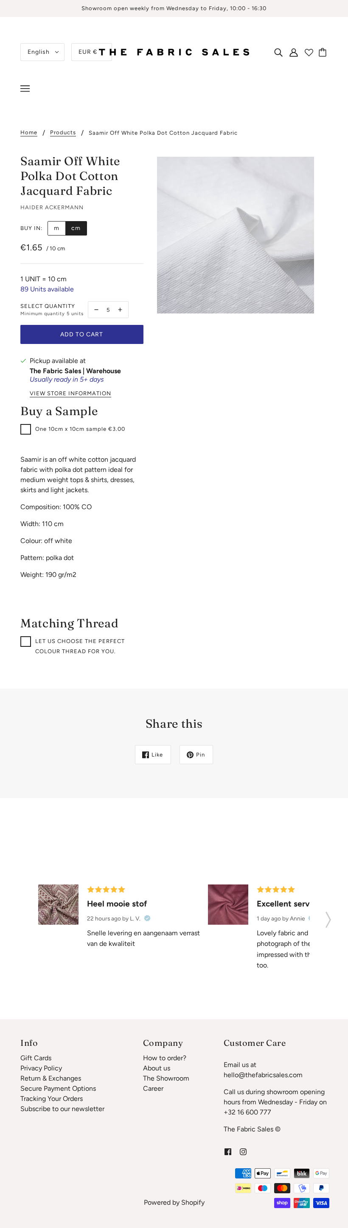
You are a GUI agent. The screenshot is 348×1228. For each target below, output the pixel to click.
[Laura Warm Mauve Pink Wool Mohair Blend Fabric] (228, 904)
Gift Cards (35, 1058)
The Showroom (166, 1078)
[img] (278, 52)
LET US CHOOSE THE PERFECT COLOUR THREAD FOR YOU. (80, 646)
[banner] (174, 51)
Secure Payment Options (58, 1088)
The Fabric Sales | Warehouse (75, 371)
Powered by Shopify (174, 1202)
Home (28, 133)
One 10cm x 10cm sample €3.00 (80, 429)
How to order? (164, 1058)
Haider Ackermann (52, 207)
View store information (70, 393)
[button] (328, 917)
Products (63, 133)
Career (153, 1088)
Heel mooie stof (117, 904)
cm (76, 228)
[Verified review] (147, 918)
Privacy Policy (41, 1068)
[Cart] (324, 52)
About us (156, 1068)
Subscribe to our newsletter (62, 1109)
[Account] (293, 52)
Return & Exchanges (50, 1078)
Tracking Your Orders (51, 1099)
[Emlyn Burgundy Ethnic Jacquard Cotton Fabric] (58, 904)
